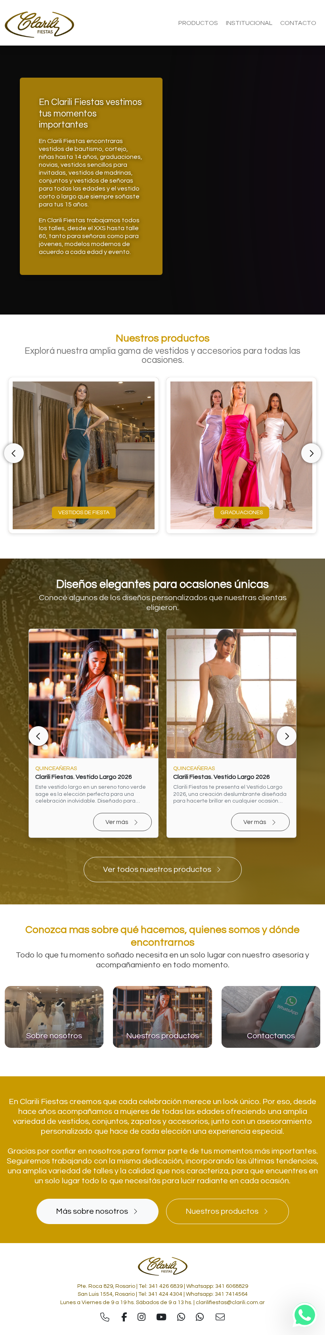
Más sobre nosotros (92, 1211)
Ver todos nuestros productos (157, 869)
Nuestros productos (221, 1211)
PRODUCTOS (198, 23)
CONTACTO (298, 23)
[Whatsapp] (304, 1315)
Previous (14, 453)
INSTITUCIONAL (249, 23)
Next (311, 453)
